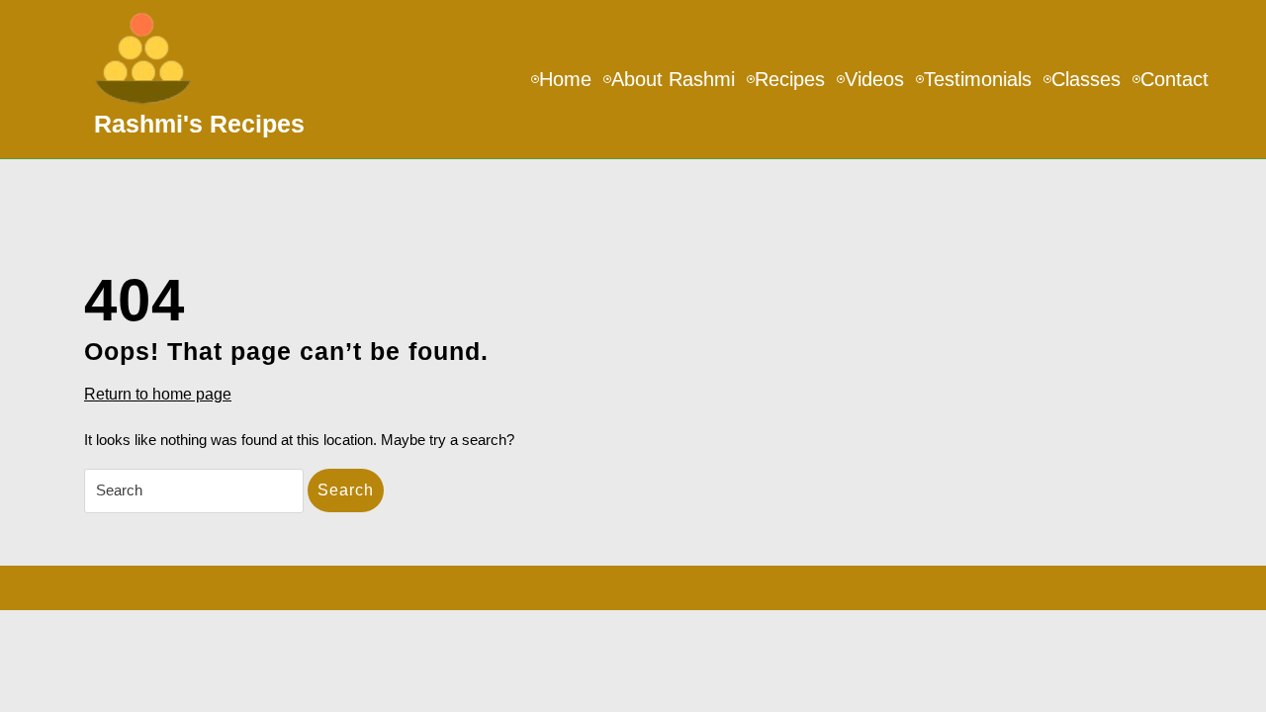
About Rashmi (673, 79)
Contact (1174, 79)
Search (345, 490)
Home (565, 79)
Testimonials (978, 79)
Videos (874, 79)
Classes (1086, 79)
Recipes (790, 79)
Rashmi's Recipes (199, 123)
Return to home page (157, 395)
